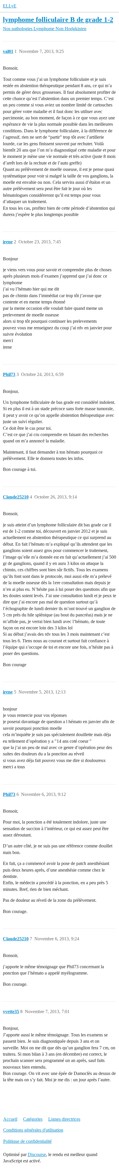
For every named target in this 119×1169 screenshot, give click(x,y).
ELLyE (9, 5)
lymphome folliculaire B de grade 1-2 (58, 19)
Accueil (10, 1119)
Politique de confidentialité (27, 1141)
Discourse (37, 1154)
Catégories (32, 1119)
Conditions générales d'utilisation (33, 1130)
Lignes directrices (64, 1119)
